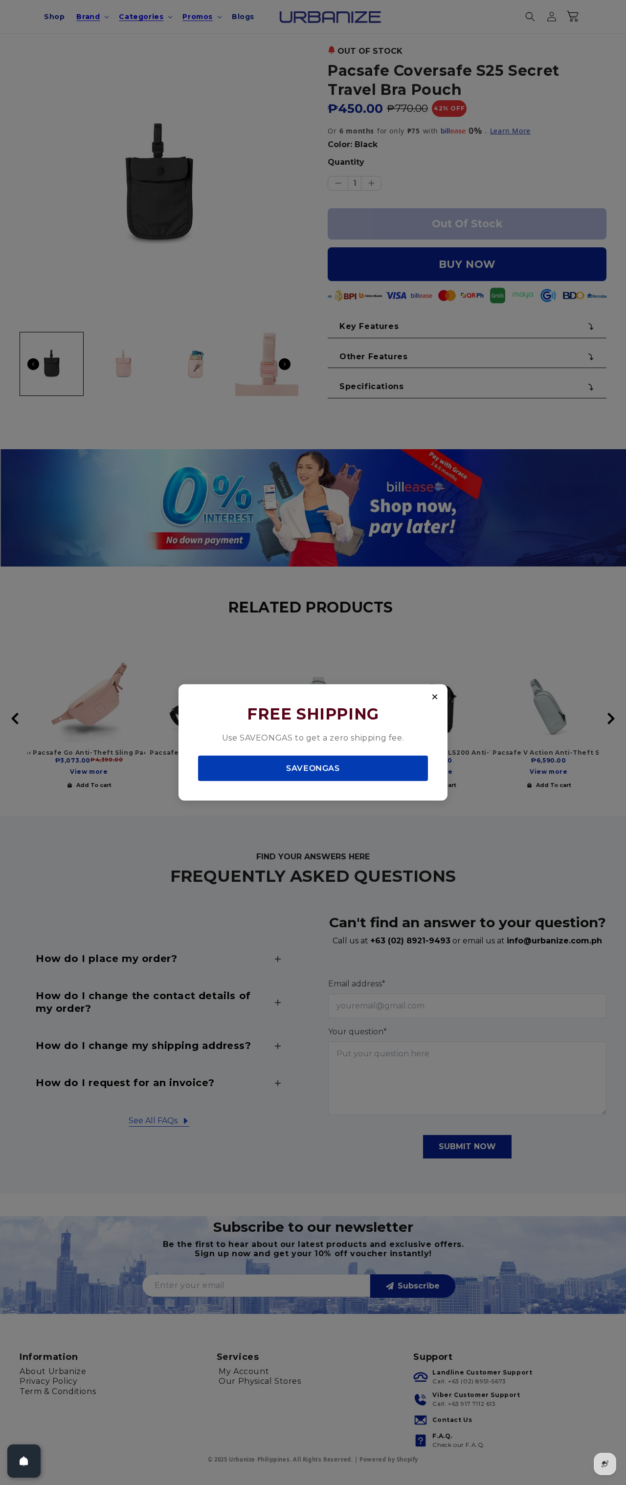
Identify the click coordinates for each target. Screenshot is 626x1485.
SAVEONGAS (312, 767)
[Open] (24, 1461)
